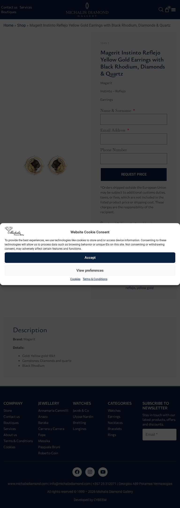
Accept (90, 258)
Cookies (75, 279)
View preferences (90, 270)
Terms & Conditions (95, 279)
